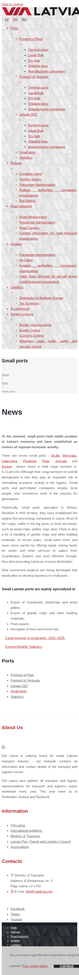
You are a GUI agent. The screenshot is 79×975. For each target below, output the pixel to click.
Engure (7, 466)
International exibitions (26, 830)
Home (5, 374)
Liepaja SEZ (19, 686)
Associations (20, 847)
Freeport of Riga (22, 675)
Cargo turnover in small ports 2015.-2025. (35, 638)
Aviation (15, 940)
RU (24, 19)
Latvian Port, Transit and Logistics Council (40, 841)
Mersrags (69, 455)
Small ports (19, 691)
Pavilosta (29, 461)
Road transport (19, 936)
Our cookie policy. (35, 966)
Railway (15, 932)
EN (15, 19)
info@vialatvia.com (39, 891)
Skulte (55, 455)
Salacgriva (9, 461)
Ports (5, 382)
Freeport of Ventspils (25, 680)
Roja (45, 461)
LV (7, 19)
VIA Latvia (18, 825)
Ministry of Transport (25, 836)
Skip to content (12, 4)
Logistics (16, 945)
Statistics (17, 696)
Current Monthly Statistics (23, 647)
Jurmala (61, 461)
